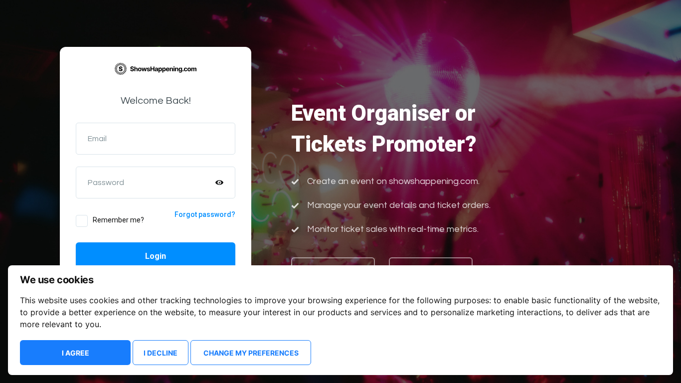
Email (97, 139)
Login (155, 256)
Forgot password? (204, 214)
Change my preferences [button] (251, 353)
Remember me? (118, 220)
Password (106, 183)
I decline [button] (160, 353)
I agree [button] (75, 353)
